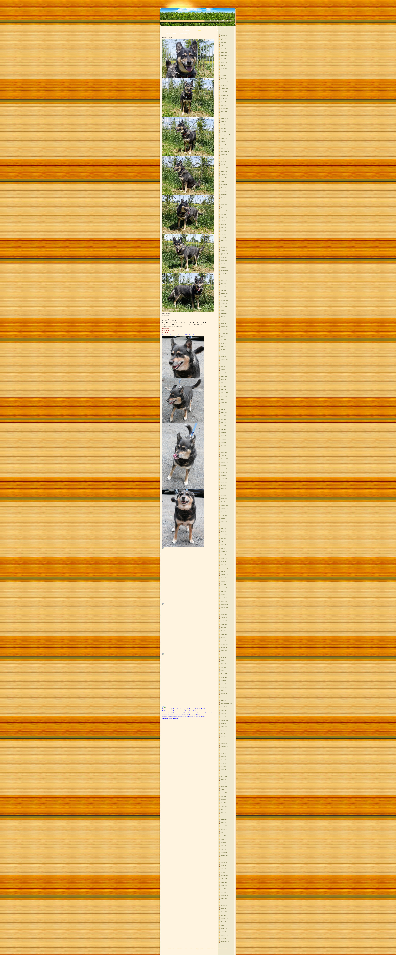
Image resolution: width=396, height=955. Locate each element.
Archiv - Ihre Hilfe (210, 948)
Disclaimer (179, 948)
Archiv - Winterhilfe (222, 948)
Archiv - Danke (200, 948)
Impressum (171, 948)
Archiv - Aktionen (189, 948)
